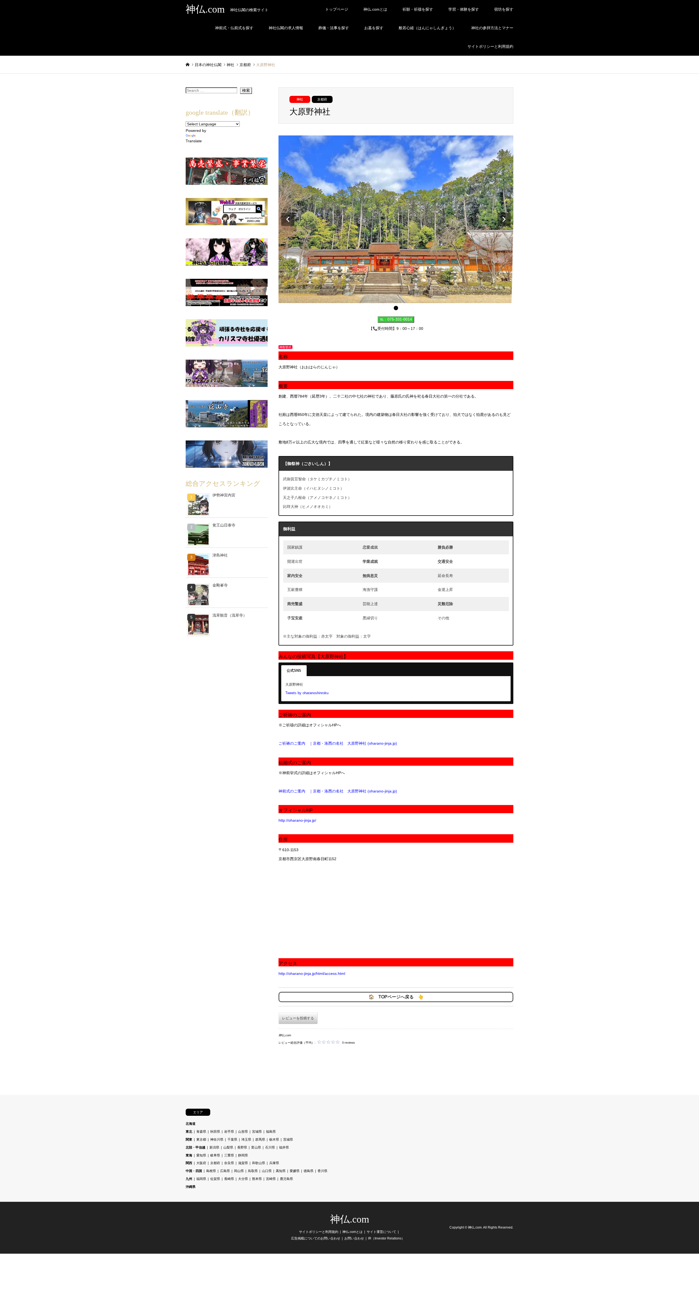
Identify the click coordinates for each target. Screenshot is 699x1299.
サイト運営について (381, 1232)
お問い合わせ (354, 1238)
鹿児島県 (286, 1179)
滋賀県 (243, 1163)
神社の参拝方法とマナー (492, 28)
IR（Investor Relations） (386, 1238)
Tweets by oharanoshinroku (306, 693)
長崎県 (229, 1179)
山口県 (267, 1171)
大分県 (243, 1179)
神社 (300, 99)
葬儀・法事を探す (333, 28)
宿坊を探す (503, 9)
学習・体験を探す (463, 9)
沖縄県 (191, 1187)
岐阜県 (215, 1155)
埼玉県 (246, 1139)
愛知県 (201, 1155)
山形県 (243, 1132)
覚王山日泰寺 (223, 525)
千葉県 (232, 1139)
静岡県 (243, 1155)
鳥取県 (253, 1171)
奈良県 (229, 1163)
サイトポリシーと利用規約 (490, 46)
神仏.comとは (375, 9)
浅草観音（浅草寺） (229, 615)
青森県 (201, 1132)
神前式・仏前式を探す (234, 28)
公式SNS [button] (294, 670)
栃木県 (274, 1139)
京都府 (322, 99)
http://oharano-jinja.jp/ (297, 820)
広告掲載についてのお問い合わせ (315, 1238)
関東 (189, 1139)
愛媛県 (295, 1171)
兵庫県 (274, 1163)
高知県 (281, 1171)
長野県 (242, 1147)
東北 (189, 1132)
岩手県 (229, 1132)
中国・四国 (194, 1171)
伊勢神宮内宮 (223, 495)
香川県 (322, 1171)
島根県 (211, 1171)
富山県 (256, 1147)
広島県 (225, 1171)
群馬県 (260, 1139)
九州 (189, 1179)
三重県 (229, 1155)
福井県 (284, 1147)
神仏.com (349, 1219)
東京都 (201, 1139)
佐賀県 (215, 1179)
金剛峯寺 (220, 585)
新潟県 (214, 1147)
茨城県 (288, 1139)
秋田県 (215, 1132)
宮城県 (257, 1132)
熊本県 (257, 1179)
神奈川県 (216, 1139)
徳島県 (308, 1171)
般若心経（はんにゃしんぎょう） (427, 28)
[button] (287, 219)
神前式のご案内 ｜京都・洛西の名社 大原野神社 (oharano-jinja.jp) (338, 791)
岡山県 (239, 1171)
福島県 (271, 1132)
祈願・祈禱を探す (417, 9)
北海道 (191, 1124)
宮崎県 (271, 1179)
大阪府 (201, 1163)
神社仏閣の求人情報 (286, 28)
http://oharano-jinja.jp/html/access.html (312, 973)
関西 (189, 1163)
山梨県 (228, 1147)
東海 (189, 1155)
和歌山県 (258, 1163)
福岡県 (201, 1179)
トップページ (336, 9)
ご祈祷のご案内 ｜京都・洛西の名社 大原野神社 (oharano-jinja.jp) (338, 743)
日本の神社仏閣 (208, 65)
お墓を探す (373, 28)
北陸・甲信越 (195, 1147)
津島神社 (220, 555)
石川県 (270, 1147)
